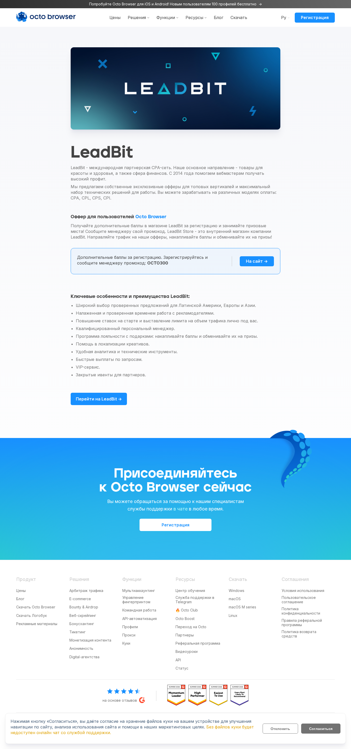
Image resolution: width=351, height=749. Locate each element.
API (178, 660)
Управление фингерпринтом (136, 599)
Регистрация (315, 17)
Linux (233, 615)
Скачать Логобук (31, 615)
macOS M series (242, 607)
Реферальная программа (198, 643)
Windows (236, 590)
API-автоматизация (139, 618)
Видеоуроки (187, 651)
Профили (130, 627)
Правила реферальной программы (302, 622)
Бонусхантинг (81, 624)
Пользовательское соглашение (299, 599)
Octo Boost (185, 618)
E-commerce (80, 599)
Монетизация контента (90, 640)
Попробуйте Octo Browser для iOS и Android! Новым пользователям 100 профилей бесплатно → (175, 4)
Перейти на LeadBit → (99, 398)
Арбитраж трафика (86, 590)
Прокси (128, 635)
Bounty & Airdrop (83, 607)
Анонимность (81, 648)
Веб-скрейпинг (82, 615)
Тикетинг (77, 632)
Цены (115, 17)
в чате (180, 508)
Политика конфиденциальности (301, 611)
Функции (165, 17)
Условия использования (303, 590)
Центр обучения (190, 590)
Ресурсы (194, 17)
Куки (126, 643)
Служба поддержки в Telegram (195, 599)
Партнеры (185, 635)
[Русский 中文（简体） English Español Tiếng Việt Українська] (283, 17)
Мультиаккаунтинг (138, 590)
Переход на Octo (191, 627)
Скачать (238, 17)
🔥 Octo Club (187, 610)
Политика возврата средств (299, 633)
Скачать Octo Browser (35, 607)
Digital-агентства (84, 657)
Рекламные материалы (36, 624)
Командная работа (139, 610)
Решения (137, 17)
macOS (235, 599)
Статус (182, 668)
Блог (218, 17)
